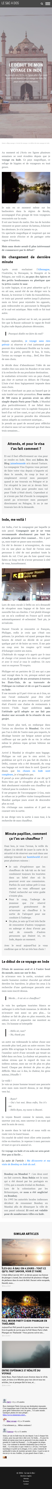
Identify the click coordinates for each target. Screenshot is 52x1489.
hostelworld (33, 857)
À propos (26, 1481)
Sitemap (26, 1478)
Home (3, 143)
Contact (26, 1484)
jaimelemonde (18, 463)
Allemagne (43, 269)
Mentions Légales (26, 1476)
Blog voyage (11, 143)
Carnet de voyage (21, 143)
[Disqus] (26, 1428)
